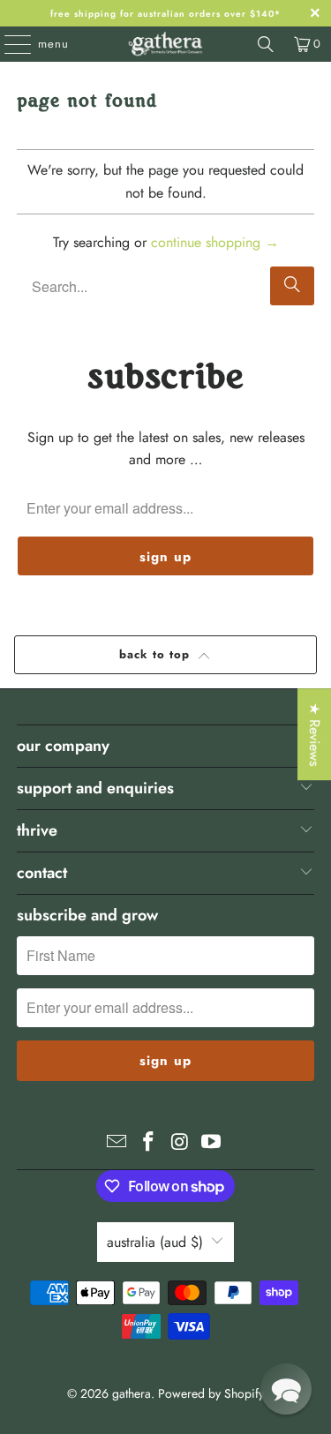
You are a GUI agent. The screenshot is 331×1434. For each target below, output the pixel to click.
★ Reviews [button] (315, 734)
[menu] (9, 44)
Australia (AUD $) (155, 1242)
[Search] (265, 44)
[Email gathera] (117, 1143)
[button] (286, 1389)
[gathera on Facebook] (149, 1143)
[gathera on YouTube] (212, 1143)
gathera (131, 1393)
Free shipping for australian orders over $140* (165, 13)
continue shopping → (215, 242)
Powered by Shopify (211, 1393)
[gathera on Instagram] (181, 1143)
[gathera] (166, 44)
